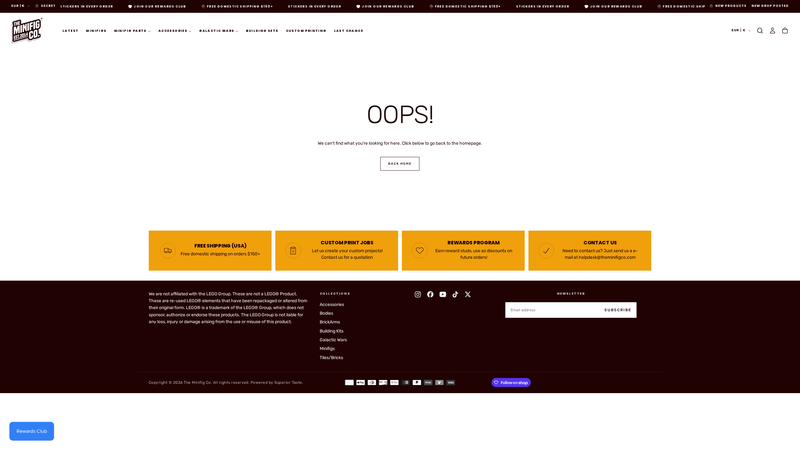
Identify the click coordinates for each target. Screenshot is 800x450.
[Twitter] (468, 294)
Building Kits (331, 331)
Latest (70, 30)
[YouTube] (443, 294)
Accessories (172, 30)
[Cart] (785, 31)
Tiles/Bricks (331, 357)
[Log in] (772, 31)
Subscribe (617, 310)
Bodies (326, 313)
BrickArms (330, 322)
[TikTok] (455, 294)
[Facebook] (430, 294)
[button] (760, 31)
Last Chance (348, 30)
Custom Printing (306, 30)
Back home (400, 164)
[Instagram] (418, 294)
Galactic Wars (216, 30)
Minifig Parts (130, 30)
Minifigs (96, 30)
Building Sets (262, 30)
